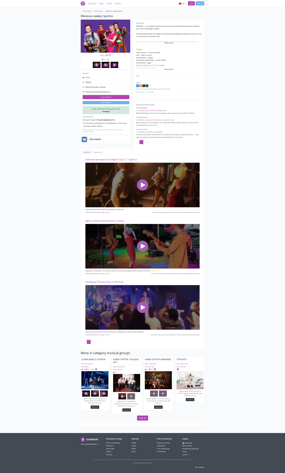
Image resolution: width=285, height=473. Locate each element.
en (183, 3)
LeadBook (92, 4)
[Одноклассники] (140, 85)
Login (191, 3)
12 (152, 369)
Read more (95, 407)
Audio (133, 446)
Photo (109, 4)
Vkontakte (188, 443)
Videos (133, 443)
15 (88, 369)
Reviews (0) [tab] (98, 152)
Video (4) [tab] (87, 152)
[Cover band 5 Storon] (94, 380)
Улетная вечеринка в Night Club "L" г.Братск (111, 159)
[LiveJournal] (147, 85)
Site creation (199, 467)
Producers (110, 446)
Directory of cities (163, 443)
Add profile (110, 449)
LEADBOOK (92, 439)
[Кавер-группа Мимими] (158, 380)
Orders (118, 4)
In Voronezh (161, 452)
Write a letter (187, 446)
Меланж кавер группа (102, 212)
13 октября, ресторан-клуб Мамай (149, 132)
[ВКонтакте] (137, 85)
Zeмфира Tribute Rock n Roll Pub (104, 281)
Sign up (200, 3)
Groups (102, 87)
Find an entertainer (113, 443)
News (133, 452)
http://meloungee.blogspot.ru (98, 91)
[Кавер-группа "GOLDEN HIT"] (126, 383)
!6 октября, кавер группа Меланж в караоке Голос (155, 120)
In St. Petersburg (163, 449)
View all (142, 418)
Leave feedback (106, 102)
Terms (184, 452)
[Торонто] (190, 380)
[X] (143, 85)
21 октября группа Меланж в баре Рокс (151, 110)
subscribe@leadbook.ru (89, 444)
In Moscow (161, 446)
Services (109, 455)
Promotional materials (190, 449)
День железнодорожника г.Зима (104, 220)
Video (101, 4)
